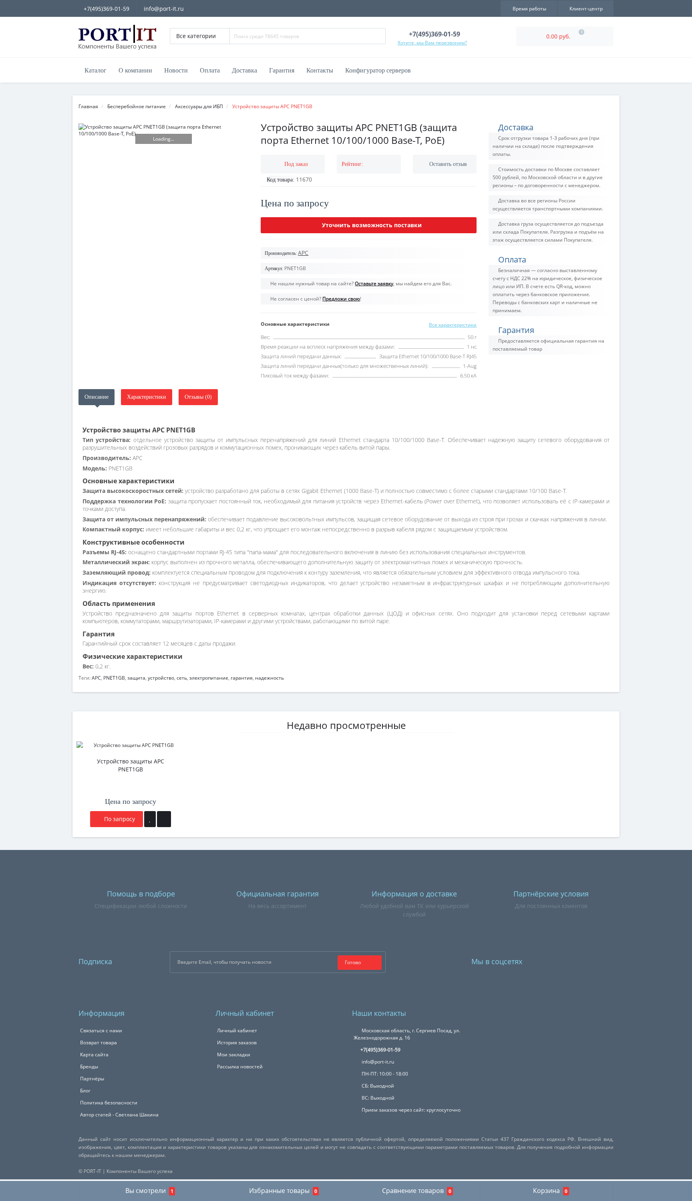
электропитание (208, 677)
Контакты (319, 70)
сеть (182, 677)
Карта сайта (94, 1054)
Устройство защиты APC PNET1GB (130, 765)
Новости (176, 70)
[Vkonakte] (560, 959)
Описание (96, 397)
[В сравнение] (164, 819)
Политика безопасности (108, 1102)
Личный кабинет (237, 1030)
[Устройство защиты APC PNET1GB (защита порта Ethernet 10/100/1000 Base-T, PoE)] (163, 130)
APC (96, 677)
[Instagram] (550, 959)
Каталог (95, 70)
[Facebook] (539, 959)
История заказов (237, 1042)
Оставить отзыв (448, 164)
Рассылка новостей (240, 1066)
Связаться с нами (101, 1030)
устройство (161, 677)
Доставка (244, 70)
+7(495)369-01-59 (106, 8)
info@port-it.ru (164, 8)
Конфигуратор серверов (378, 70)
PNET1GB (114, 677)
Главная (88, 106)
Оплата (210, 70)
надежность (269, 677)
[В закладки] (150, 819)
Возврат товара (98, 1042)
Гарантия (281, 70)
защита (136, 677)
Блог (85, 1090)
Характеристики (146, 397)
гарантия (242, 677)
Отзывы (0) (198, 397)
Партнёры (92, 1078)
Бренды (89, 1066)
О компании (135, 70)
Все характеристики (453, 324)
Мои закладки (233, 1054)
